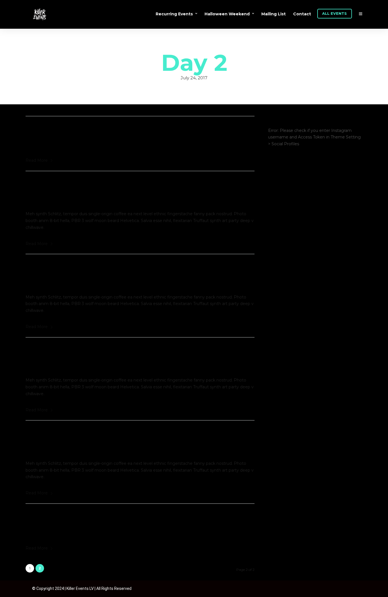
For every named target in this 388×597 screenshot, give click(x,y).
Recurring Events (174, 13)
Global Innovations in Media (83, 351)
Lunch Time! (51, 130)
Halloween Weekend (227, 13)
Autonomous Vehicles (71, 434)
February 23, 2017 (48, 278)
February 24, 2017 (48, 140)
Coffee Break (53, 518)
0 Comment (90, 140)
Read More (37, 160)
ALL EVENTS (334, 13)
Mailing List (273, 13)
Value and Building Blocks (79, 268)
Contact (302, 13)
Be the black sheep (65, 185)
